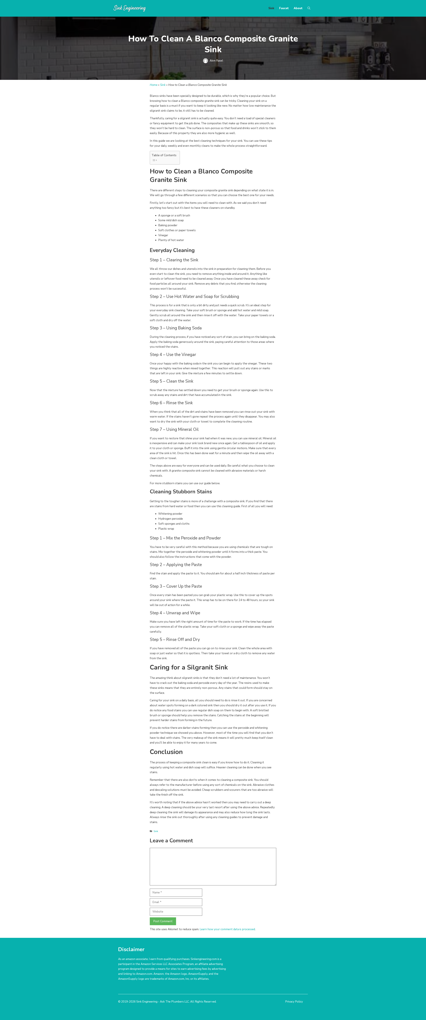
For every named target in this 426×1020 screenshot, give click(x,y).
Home (153, 85)
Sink (271, 8)
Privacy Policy (294, 1002)
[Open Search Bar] (309, 8)
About (298, 8)
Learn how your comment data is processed (227, 929)
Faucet (284, 8)
